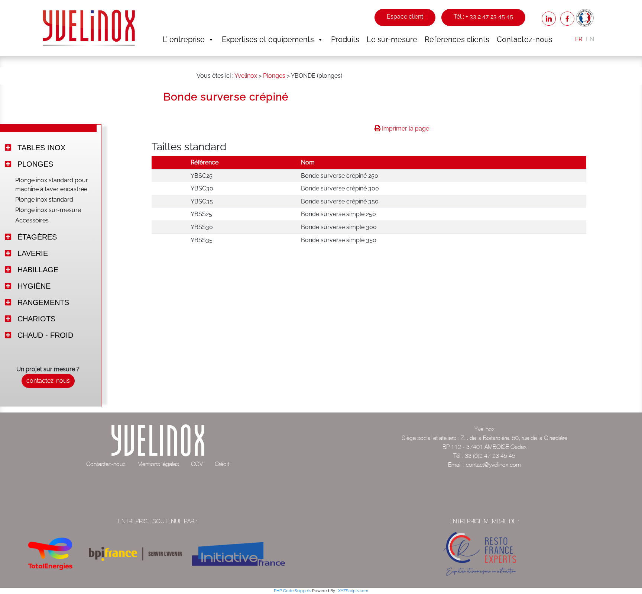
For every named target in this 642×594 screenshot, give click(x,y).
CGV (197, 463)
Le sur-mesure (392, 39)
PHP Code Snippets (292, 590)
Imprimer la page (404, 128)
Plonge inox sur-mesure (48, 209)
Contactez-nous (524, 39)
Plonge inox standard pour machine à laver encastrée (51, 185)
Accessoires (32, 220)
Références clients (457, 39)
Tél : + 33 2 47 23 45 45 (483, 16)
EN (590, 39)
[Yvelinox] (88, 28)
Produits (345, 39)
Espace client (405, 16)
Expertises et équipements (268, 39)
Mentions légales (158, 463)
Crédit (222, 463)
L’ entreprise (184, 39)
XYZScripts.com (353, 590)
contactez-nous (48, 380)
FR (578, 39)
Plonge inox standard (44, 199)
